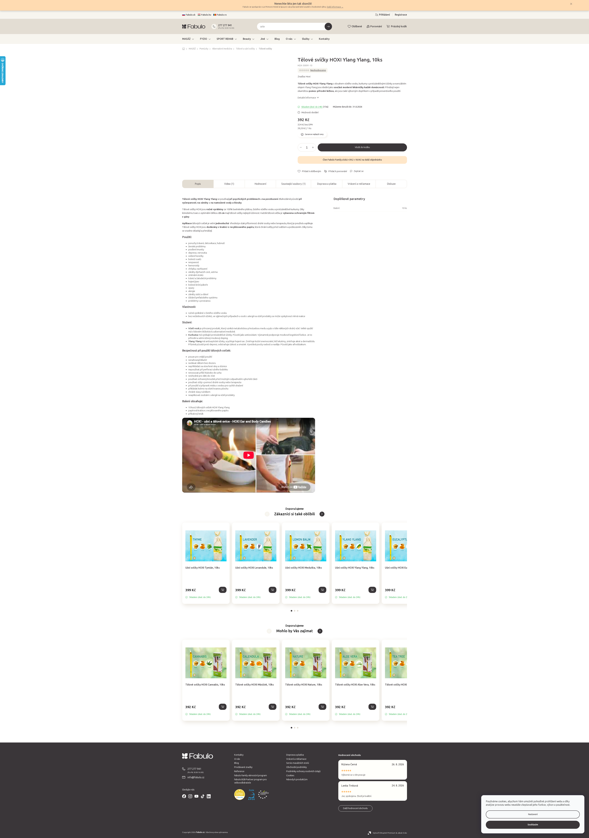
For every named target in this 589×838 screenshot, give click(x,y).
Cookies (290, 775)
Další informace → (335, 7)
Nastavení (533, 814)
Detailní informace (307, 97)
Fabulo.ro (222, 15)
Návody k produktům (297, 779)
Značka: (304, 76)
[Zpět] (322, 514)
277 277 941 (225, 25)
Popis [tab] (198, 183)
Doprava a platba (326, 183)
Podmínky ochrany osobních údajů (303, 771)
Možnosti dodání (310, 112)
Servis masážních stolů (297, 763)
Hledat (328, 26)
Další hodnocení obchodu (355, 808)
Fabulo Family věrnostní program (250, 775)
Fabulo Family (335, 160)
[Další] (267, 514)
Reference (239, 771)
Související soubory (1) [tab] (293, 183)
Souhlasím (533, 824)
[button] (206, 593)
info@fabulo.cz (196, 777)
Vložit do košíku (362, 147)
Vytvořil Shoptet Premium (384, 833)
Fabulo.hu (206, 15)
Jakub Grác (402, 833)
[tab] (291, 611)
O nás (237, 759)
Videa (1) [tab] (229, 183)
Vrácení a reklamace (359, 183)
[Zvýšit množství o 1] (313, 147)
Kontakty (238, 754)
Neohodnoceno (318, 70)
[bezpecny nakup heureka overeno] (239, 794)
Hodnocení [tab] (260, 183)
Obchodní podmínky (296, 767)
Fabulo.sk (190, 15)
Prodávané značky (243, 767)
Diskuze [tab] (391, 183)
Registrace (401, 14)
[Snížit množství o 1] (301, 147)
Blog (236, 763)
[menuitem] (188, 39)
